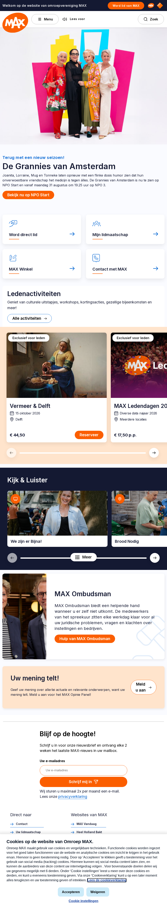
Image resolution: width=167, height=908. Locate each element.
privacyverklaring (72, 796)
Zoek (154, 19)
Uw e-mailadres (52, 761)
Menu (48, 19)
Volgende (154, 453)
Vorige (11, 453)
